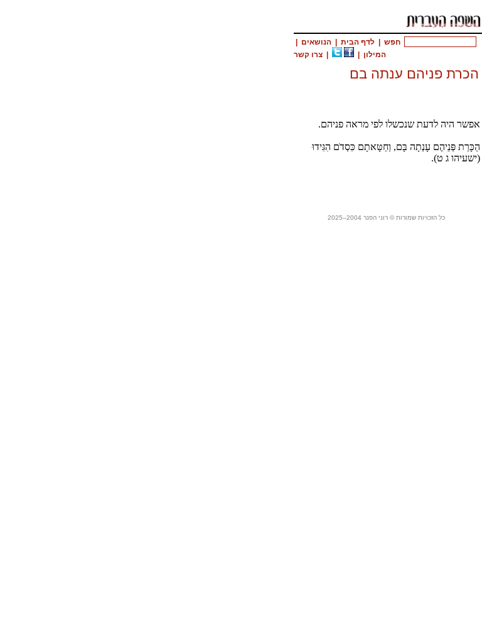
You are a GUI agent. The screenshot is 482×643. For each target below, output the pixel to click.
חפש (392, 42)
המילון (374, 54)
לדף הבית (358, 42)
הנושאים (316, 42)
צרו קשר (308, 54)
